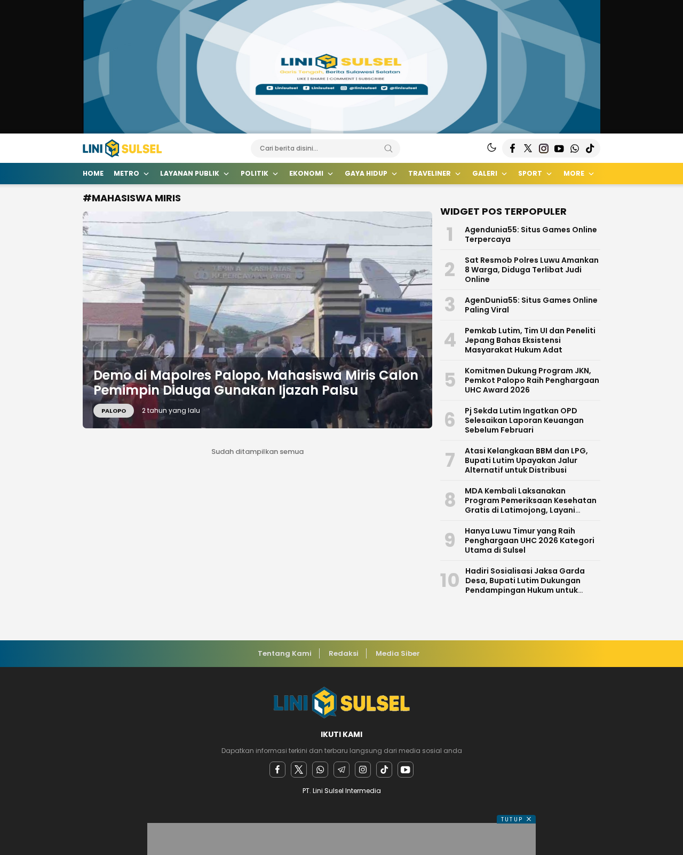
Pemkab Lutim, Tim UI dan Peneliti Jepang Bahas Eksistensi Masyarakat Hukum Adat (530, 340)
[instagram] (363, 770)
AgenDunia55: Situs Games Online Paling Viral (531, 305)
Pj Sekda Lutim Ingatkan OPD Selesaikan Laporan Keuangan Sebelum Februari (524, 420)
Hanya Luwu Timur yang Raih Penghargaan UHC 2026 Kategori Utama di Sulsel (529, 540)
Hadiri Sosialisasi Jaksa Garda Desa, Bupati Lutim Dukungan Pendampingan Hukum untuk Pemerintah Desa (525, 585)
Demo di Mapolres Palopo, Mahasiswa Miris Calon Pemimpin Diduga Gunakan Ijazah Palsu (255, 382)
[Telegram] (341, 770)
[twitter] (299, 770)
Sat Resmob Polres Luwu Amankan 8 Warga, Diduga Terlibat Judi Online (532, 270)
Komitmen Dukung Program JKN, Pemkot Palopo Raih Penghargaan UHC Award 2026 (532, 380)
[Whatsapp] (320, 770)
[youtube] (406, 770)
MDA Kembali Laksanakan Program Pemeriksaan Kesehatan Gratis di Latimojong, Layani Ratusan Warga (531, 505)
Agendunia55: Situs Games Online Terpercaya (531, 234)
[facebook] (277, 770)
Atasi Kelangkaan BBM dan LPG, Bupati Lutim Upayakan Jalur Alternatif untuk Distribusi (526, 460)
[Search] (388, 148)
